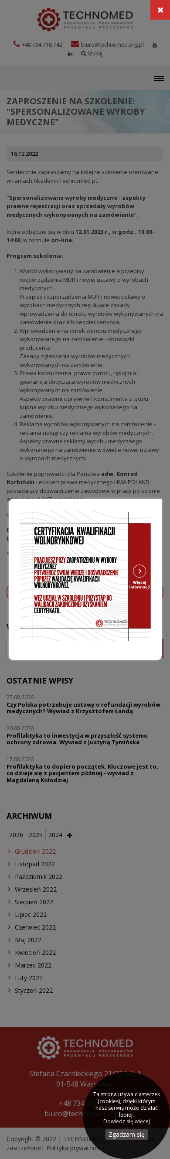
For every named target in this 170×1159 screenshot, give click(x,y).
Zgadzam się (127, 1134)
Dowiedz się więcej (126, 1121)
